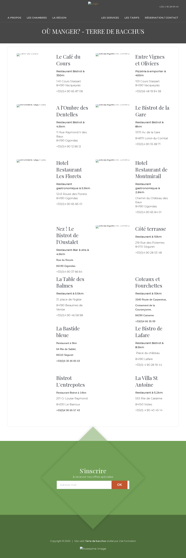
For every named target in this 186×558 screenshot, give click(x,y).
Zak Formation (127, 541)
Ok (119, 484)
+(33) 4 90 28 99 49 (168, 6)
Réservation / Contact (161, 17)
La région (59, 17)
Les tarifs (131, 17)
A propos (14, 17)
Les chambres (37, 17)
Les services (110, 17)
